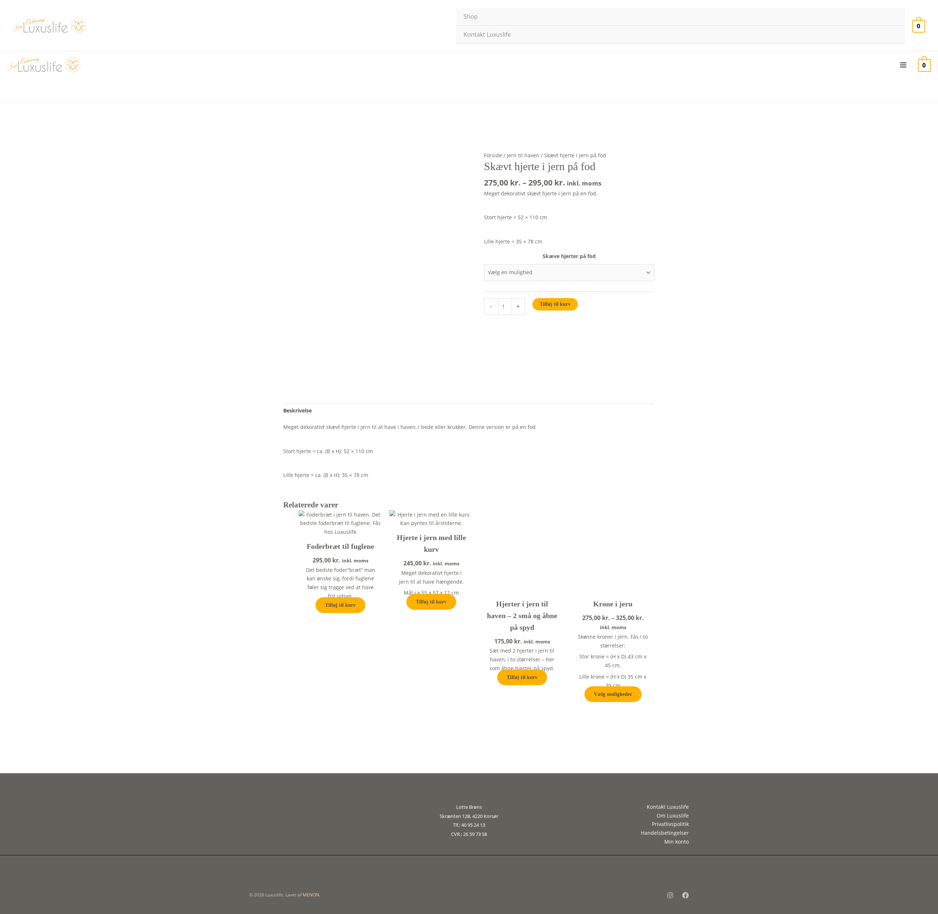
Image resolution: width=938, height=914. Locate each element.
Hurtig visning (340, 530)
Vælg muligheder (613, 694)
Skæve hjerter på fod (569, 256)
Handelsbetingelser (665, 832)
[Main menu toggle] (903, 65)
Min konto (676, 841)
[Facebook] (685, 895)
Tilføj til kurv (555, 304)
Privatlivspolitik (670, 824)
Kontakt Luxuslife (668, 806)
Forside (493, 155)
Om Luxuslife (673, 815)
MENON (311, 895)
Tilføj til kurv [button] (340, 605)
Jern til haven (523, 155)
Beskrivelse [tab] (297, 410)
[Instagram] (670, 895)
